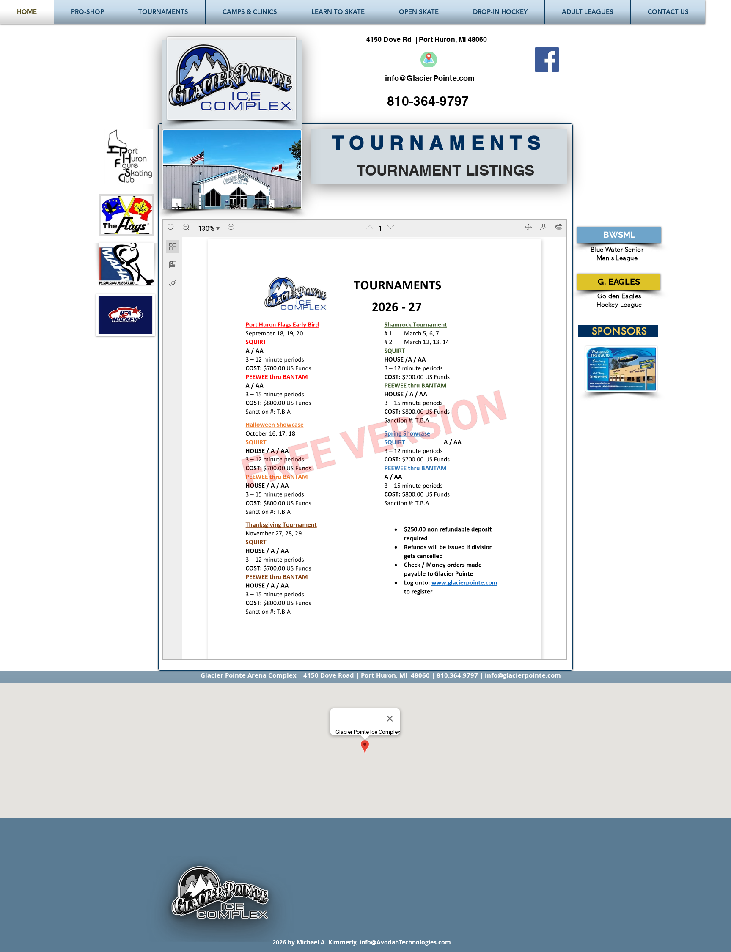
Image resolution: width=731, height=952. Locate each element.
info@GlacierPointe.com (430, 78)
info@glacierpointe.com (523, 675)
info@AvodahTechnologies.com (405, 942)
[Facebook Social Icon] (547, 59)
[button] (163, 12)
